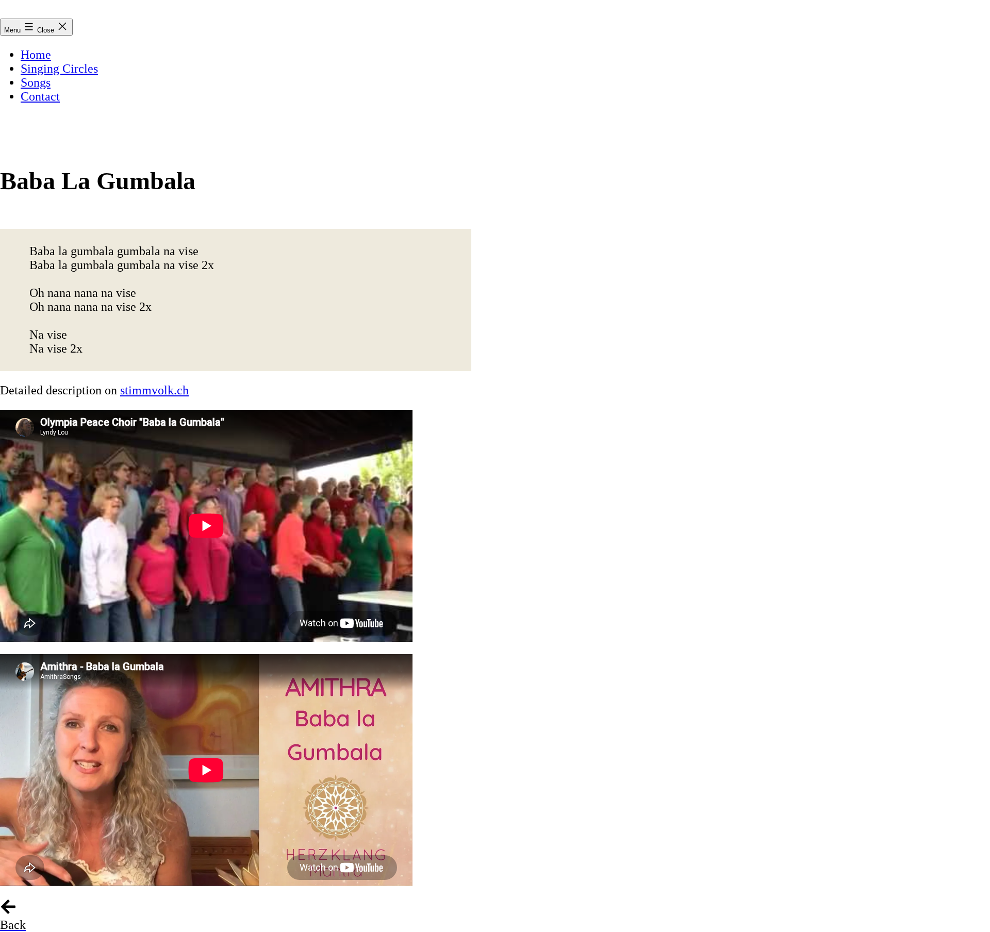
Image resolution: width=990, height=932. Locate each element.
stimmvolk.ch (154, 390)
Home (36, 54)
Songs (36, 82)
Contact (40, 96)
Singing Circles (59, 68)
